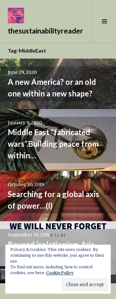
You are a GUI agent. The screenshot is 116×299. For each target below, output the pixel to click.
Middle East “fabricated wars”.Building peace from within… (53, 143)
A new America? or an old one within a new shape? (52, 87)
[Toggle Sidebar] (104, 21)
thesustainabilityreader (45, 30)
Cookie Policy (59, 272)
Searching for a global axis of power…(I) (53, 199)
